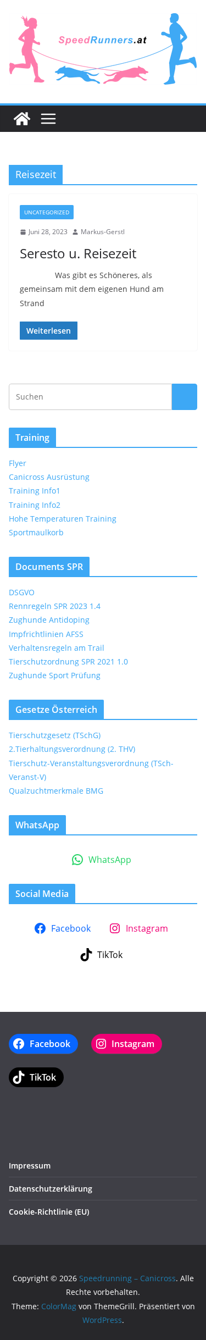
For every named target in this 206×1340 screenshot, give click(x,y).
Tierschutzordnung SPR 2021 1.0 (68, 661)
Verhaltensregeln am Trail (56, 648)
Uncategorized (46, 212)
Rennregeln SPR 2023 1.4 (55, 606)
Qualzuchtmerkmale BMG (56, 790)
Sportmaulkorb (36, 532)
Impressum (30, 1165)
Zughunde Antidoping (49, 619)
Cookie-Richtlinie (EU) (49, 1211)
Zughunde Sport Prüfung (55, 675)
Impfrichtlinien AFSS (46, 634)
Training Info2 (34, 505)
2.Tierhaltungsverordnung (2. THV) (72, 749)
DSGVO (22, 592)
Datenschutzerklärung (50, 1188)
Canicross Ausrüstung (49, 477)
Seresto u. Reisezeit (78, 253)
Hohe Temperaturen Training (62, 518)
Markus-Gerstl (103, 231)
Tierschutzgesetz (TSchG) (55, 735)
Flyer (17, 463)
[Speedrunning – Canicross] (22, 119)
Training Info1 (34, 490)
